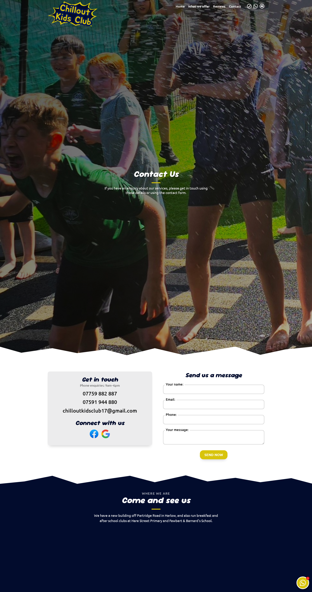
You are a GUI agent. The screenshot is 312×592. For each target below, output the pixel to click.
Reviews (219, 6)
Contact (235, 6)
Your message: (177, 429)
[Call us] (249, 6)
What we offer (199, 6)
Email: (170, 399)
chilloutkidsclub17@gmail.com (100, 410)
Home (180, 6)
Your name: (174, 384)
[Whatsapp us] (256, 6)
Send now (213, 454)
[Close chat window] (302, 582)
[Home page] (58, 6)
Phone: (171, 414)
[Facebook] (94, 434)
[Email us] (262, 6)
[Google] (105, 434)
